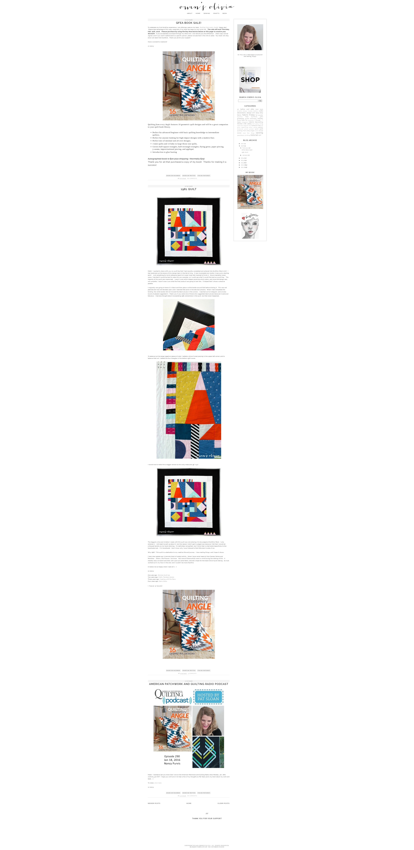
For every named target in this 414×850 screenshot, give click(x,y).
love (242, 125)
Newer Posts (154, 803)
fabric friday (248, 115)
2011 (242, 167)
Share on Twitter (189, 175)
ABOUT (189, 13)
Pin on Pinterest (204, 175)
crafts (261, 111)
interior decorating (256, 122)
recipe (261, 130)
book (261, 109)
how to (244, 120)
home (239, 120)
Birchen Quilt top (164, 575)
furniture (254, 116)
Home (189, 803)
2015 (242, 158)
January (245, 155)
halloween (253, 118)
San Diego (251, 133)
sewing (259, 133)
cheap (245, 111)
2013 (242, 162)
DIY (253, 113)
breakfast (239, 111)
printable (251, 129)
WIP (260, 135)
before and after (247, 109)
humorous (251, 120)
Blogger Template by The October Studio (207, 847)
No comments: (192, 178)
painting (255, 127)
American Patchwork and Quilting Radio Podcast (188, 684)
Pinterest (240, 129)
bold (257, 109)
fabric (239, 115)
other (251, 127)
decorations (241, 113)
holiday (260, 118)
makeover (254, 125)
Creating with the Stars (168, 579)
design (249, 113)
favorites (240, 116)
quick (257, 129)
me (259, 125)
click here (158, 783)
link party (255, 123)
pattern (260, 127)
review (239, 133)
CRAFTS (216, 13)
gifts (261, 116)
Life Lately (247, 124)
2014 (242, 160)
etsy (261, 113)
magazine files (247, 125)
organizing (244, 127)
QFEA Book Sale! (188, 22)
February (245, 148)
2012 (242, 165)
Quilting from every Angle (209, 27)
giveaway (240, 118)
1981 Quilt (189, 189)
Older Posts (224, 803)
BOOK (225, 13)
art (238, 109)
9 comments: (192, 673)
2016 (242, 146)
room (244, 133)
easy (257, 113)
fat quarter (259, 115)
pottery (246, 129)
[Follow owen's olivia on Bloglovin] (250, 238)
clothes (255, 111)
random (257, 130)
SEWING (207, 13)
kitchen (240, 124)
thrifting (247, 135)
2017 (242, 143)
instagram (245, 122)
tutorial (254, 135)
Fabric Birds (163, 581)
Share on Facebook (173, 175)
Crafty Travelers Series (166, 577)
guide (247, 118)
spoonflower (241, 135)
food (246, 116)
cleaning (250, 111)
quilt (261, 129)
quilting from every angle (245, 130)
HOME (198, 13)
